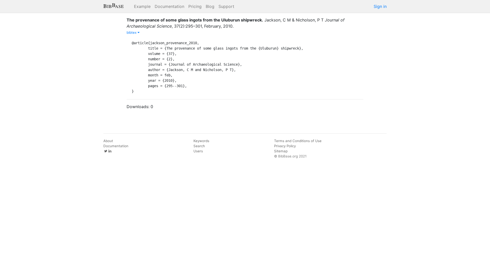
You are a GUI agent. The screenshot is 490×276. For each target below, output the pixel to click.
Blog (210, 6)
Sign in (380, 6)
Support (226, 6)
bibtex (132, 32)
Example (142, 6)
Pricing (195, 6)
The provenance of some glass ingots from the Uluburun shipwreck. (195, 19)
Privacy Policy (285, 146)
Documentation (169, 6)
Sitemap (281, 151)
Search (199, 146)
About (108, 141)
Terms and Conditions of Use (298, 141)
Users (198, 151)
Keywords (201, 141)
